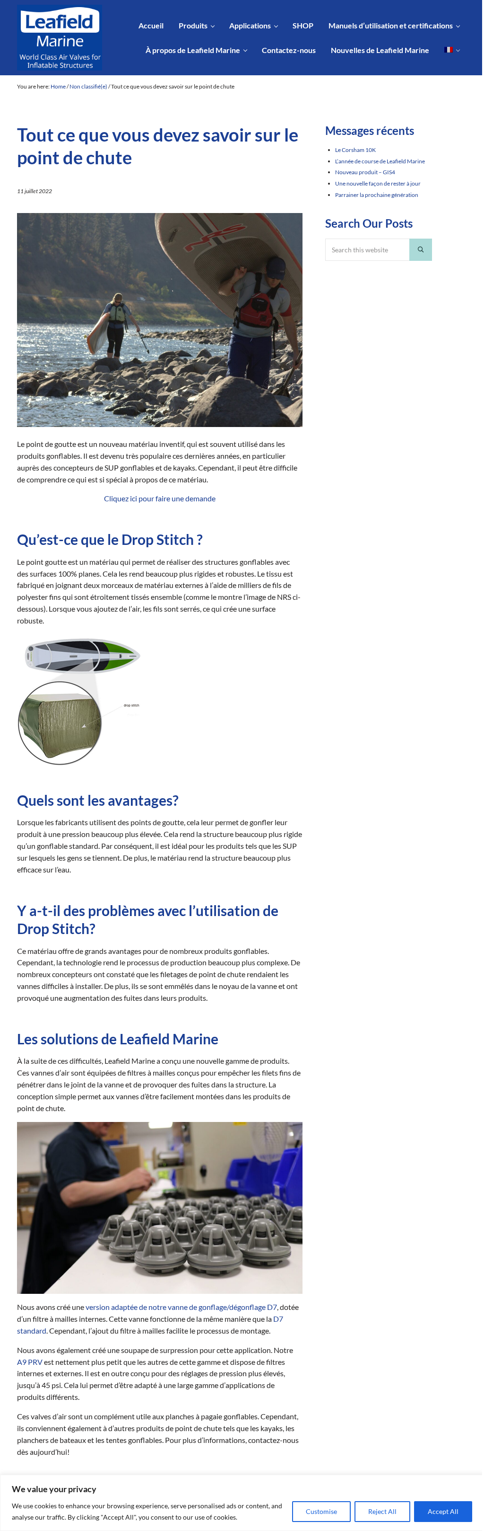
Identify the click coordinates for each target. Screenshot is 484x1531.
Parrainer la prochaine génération (376, 194)
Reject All (382, 1511)
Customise (321, 1511)
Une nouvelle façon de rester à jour (378, 183)
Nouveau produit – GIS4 (365, 172)
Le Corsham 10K (355, 149)
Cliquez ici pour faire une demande (160, 498)
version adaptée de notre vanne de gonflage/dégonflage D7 (180, 1307)
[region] (242, 1503)
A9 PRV (30, 1362)
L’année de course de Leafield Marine (380, 161)
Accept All (443, 1511)
